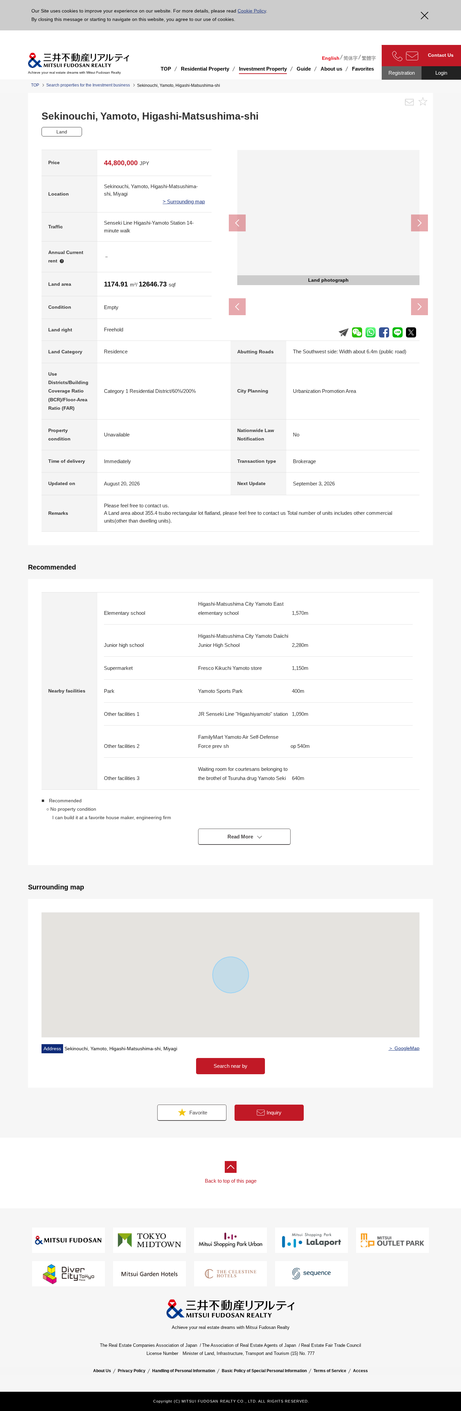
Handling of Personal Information (183, 1370)
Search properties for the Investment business (88, 85)
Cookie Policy (252, 11)
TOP (166, 69)
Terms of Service (330, 1370)
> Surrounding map (184, 201)
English (331, 58)
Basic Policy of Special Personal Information (264, 1370)
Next (419, 223)
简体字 (351, 58)
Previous (237, 223)
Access (360, 1370)
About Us (102, 1370)
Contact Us (441, 55)
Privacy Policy (131, 1370)
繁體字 (369, 58)
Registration (401, 73)
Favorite (197, 1112)
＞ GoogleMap (403, 1048)
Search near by (230, 1066)
